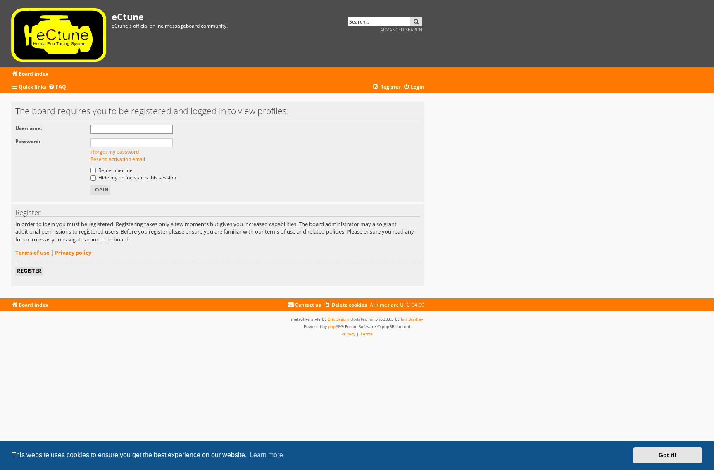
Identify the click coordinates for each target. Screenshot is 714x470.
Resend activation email (117, 159)
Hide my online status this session (136, 177)
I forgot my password (114, 152)
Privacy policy (73, 252)
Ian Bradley (412, 319)
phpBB (334, 326)
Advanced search (401, 29)
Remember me (115, 170)
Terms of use (32, 252)
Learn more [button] (266, 454)
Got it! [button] (667, 455)
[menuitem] (57, 87)
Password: (27, 141)
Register (29, 270)
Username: (28, 128)
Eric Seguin (338, 319)
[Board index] (61, 33)
